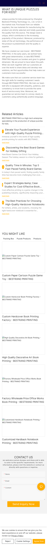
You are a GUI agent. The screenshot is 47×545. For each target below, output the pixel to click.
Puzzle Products (24, 238)
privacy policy (17, 536)
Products (37, 238)
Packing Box (8, 238)
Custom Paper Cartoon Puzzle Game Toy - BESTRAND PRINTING (22, 277)
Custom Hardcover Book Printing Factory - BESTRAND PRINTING (20, 318)
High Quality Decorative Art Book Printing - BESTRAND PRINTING (20, 359)
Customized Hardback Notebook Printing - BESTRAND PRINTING (20, 441)
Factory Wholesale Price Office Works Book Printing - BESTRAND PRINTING (23, 400)
